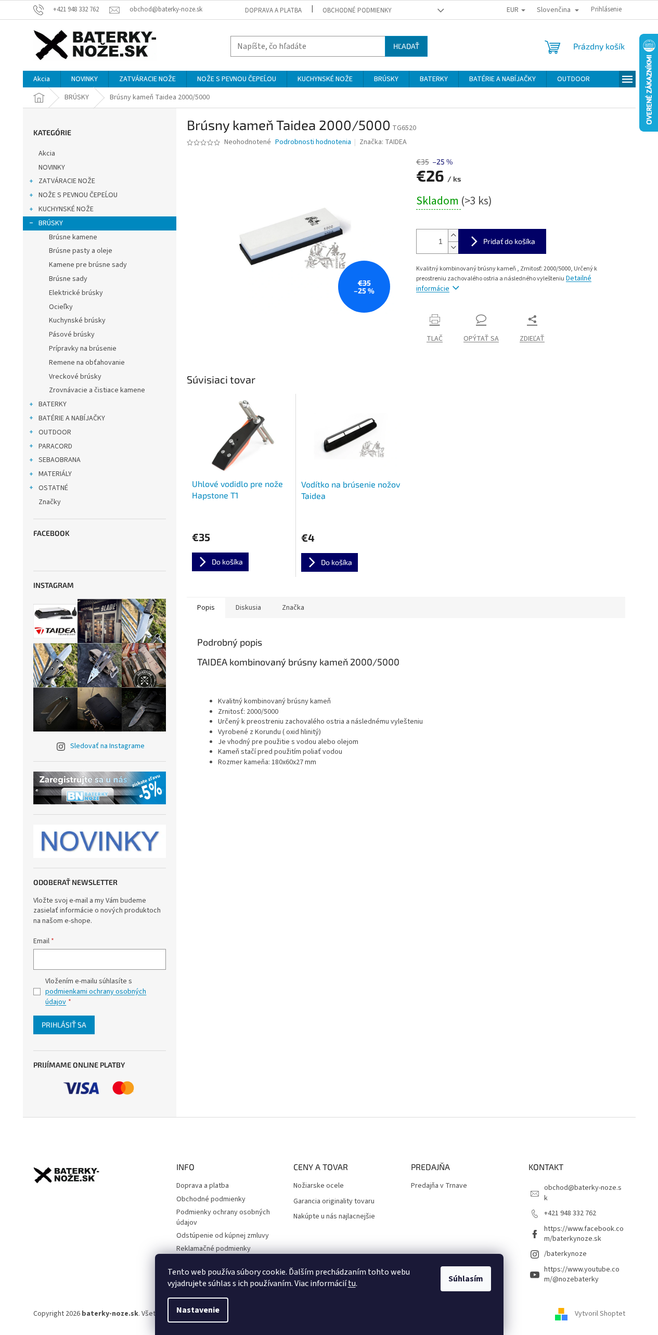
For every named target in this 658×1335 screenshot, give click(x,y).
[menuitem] (41, 79)
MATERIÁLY (55, 474)
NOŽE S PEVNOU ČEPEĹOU (78, 195)
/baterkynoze (565, 1254)
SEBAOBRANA (59, 460)
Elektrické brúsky (76, 293)
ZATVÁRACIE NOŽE (66, 181)
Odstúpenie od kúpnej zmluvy (222, 1235)
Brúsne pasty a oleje (80, 251)
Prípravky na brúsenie (83, 348)
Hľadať (406, 46)
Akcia (46, 153)
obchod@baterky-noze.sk (583, 1193)
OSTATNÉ (53, 488)
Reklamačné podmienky (213, 1248)
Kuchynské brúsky (77, 320)
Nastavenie (198, 1310)
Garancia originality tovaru (334, 1201)
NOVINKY (51, 167)
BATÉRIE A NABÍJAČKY (71, 418)
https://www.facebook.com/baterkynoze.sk (584, 1234)
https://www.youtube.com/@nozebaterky (582, 1274)
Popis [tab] (206, 607)
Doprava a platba (273, 10)
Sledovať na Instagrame (107, 746)
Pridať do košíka (509, 241)
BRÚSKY (50, 223)
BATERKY (52, 404)
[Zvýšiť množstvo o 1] (453, 235)
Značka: (383, 142)
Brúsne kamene (73, 237)
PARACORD (55, 446)
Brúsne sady (68, 279)
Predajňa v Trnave (439, 1186)
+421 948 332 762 (570, 1213)
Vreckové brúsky (75, 376)
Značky (49, 502)
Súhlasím (465, 1279)
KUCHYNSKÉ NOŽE (66, 209)
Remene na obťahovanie (87, 362)
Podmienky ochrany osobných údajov (223, 1217)
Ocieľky (61, 307)
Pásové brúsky (72, 334)
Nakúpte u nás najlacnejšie (334, 1217)
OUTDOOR (54, 432)
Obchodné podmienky (357, 10)
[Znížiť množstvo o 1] (453, 247)
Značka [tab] (293, 607)
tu (352, 1283)
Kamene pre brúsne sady (88, 265)
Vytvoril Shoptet (600, 1313)
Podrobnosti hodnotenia (313, 142)
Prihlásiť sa (64, 1024)
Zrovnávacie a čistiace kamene (97, 390)
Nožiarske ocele (318, 1186)
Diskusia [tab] (248, 607)
